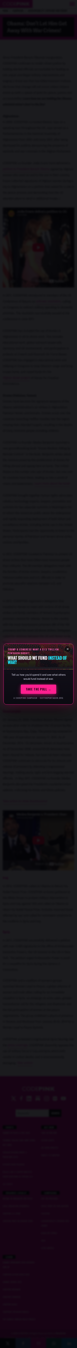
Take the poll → (38, 689)
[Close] (67, 649)
